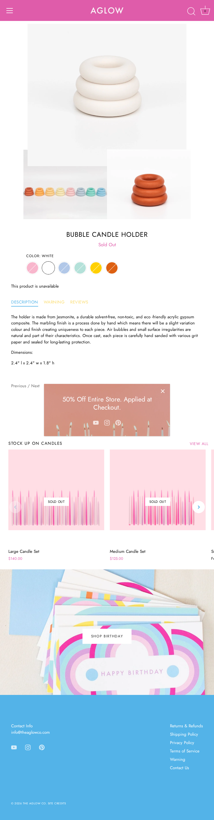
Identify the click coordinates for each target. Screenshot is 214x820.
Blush (32, 268)
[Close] (163, 391)
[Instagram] (107, 422)
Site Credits (57, 803)
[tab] (27, 302)
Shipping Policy (184, 734)
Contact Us (179, 768)
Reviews (79, 302)
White (48, 268)
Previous (19, 386)
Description (24, 302)
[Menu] (10, 10)
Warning (54, 302)
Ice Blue (64, 268)
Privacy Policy (182, 743)
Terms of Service (185, 751)
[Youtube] (96, 422)
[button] (15, 507)
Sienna (112, 268)
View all (199, 443)
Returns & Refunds (186, 726)
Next (35, 386)
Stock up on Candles (35, 443)
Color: (40, 256)
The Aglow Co (34, 803)
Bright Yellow (96, 268)
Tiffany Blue (80, 268)
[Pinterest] (118, 422)
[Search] (191, 11)
